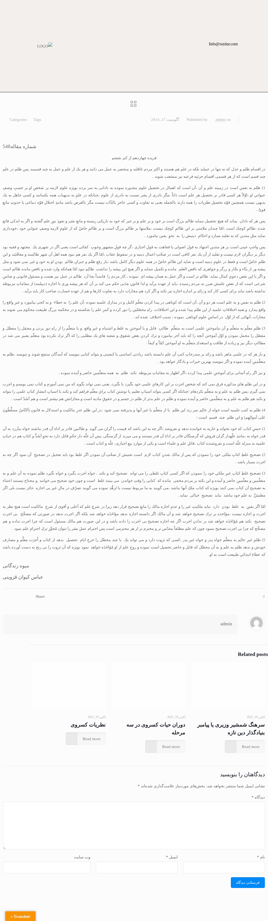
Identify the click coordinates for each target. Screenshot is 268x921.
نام (261, 857)
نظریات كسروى (88, 725)
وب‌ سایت (82, 857)
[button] (185, 46)
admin (220, 119)
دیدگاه (258, 797)
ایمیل (172, 857)
